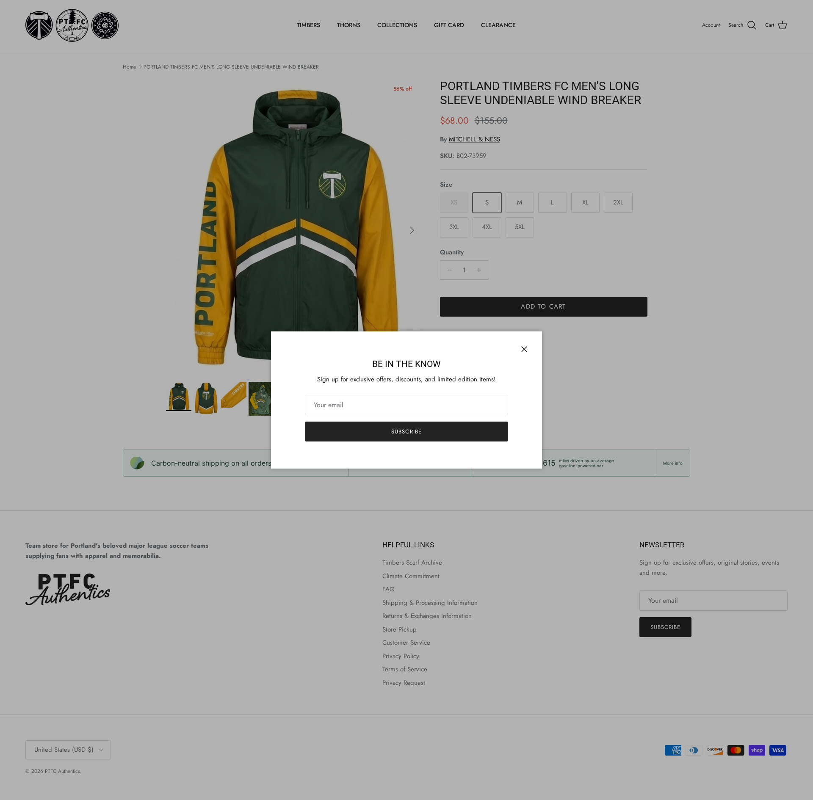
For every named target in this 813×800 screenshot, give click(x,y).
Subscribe (406, 432)
